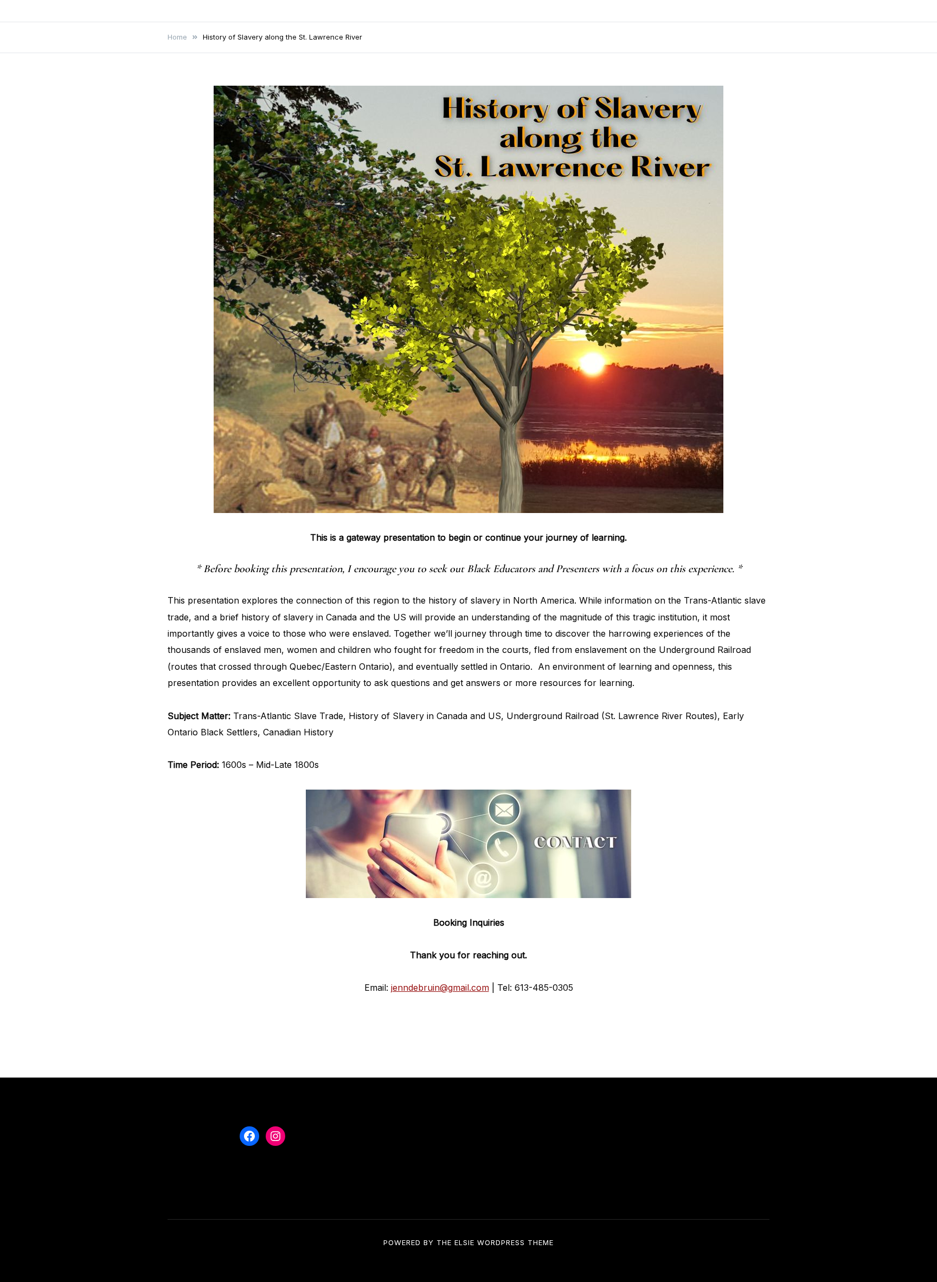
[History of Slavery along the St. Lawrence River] (468, 299)
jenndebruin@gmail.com (440, 987)
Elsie (464, 1242)
